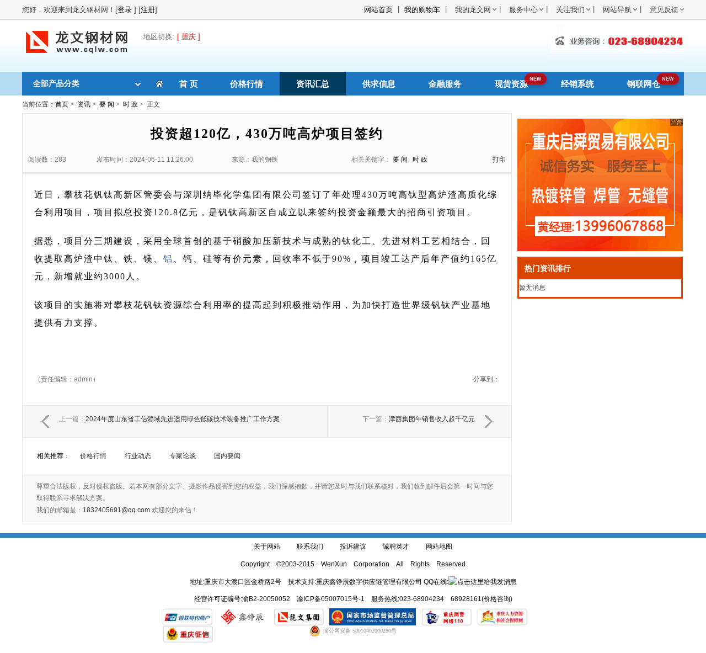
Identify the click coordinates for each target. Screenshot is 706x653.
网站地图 (439, 546)
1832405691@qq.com (116, 510)
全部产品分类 (56, 83)
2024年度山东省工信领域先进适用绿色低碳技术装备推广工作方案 (169, 419)
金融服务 (445, 83)
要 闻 (106, 104)
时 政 (130, 104)
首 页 (188, 83)
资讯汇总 (312, 83)
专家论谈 (182, 456)
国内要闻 (227, 456)
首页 (61, 104)
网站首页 (378, 10)
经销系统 (577, 83)
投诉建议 (353, 546)
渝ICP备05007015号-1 (331, 599)
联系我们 (310, 546)
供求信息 (378, 83)
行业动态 (138, 456)
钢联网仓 (643, 83)
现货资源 (511, 83)
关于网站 (267, 546)
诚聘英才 (396, 546)
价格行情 (246, 83)
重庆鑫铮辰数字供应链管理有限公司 (369, 582)
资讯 (83, 104)
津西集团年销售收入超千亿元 (418, 419)
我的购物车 (422, 10)
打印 (499, 159)
